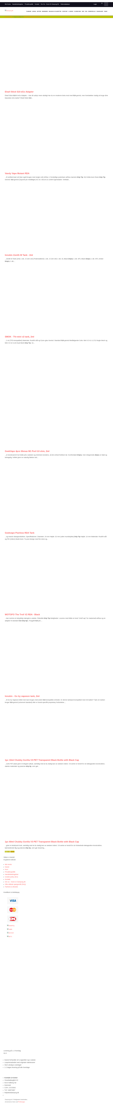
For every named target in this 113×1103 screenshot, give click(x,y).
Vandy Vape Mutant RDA (17, 173)
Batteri (39, 11)
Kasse (7, 867)
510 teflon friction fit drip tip (31, 17)
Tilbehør (28, 11)
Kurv (6, 869)
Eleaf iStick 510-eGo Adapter (19, 92)
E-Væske (71, 11)
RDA (86, 11)
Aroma (34, 11)
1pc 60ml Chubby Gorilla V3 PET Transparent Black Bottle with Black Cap (42, 841)
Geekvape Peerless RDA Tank (19, 533)
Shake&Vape (99, 11)
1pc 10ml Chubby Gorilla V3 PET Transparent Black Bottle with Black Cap (42, 760)
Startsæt (65, 11)
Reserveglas (92, 11)
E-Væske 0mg (77, 11)
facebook (75, 4)
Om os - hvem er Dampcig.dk (50, 4)
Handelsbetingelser (17, 4)
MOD (83, 11)
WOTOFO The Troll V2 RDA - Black (22, 614)
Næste (12, 851)
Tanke (105, 11)
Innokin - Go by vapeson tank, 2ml (22, 696)
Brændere (45, 11)
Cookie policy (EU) (11, 877)
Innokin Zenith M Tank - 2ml (19, 255)
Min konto (8, 4)
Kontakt (37, 4)
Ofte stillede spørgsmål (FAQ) (15, 884)
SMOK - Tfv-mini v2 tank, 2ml (19, 336)
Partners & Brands (11, 887)
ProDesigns (21, 1102)
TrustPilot (78, 4)
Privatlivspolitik (29, 4)
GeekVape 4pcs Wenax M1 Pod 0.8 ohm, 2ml (27, 451)
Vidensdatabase (65, 4)
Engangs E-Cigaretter (55, 11)
